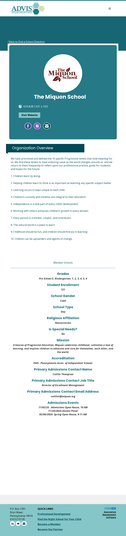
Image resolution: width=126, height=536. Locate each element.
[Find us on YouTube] (18, 523)
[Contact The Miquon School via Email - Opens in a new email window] (47, 126)
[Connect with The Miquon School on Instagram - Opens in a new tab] (37, 126)
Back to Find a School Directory (27, 41)
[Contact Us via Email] (24, 523)
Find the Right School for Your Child (59, 519)
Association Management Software (109, 514)
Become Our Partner (50, 529)
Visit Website (29, 115)
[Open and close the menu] (79, 8)
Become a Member (49, 524)
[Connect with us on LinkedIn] (12, 523)
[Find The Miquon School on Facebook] (28, 126)
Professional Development (54, 514)
